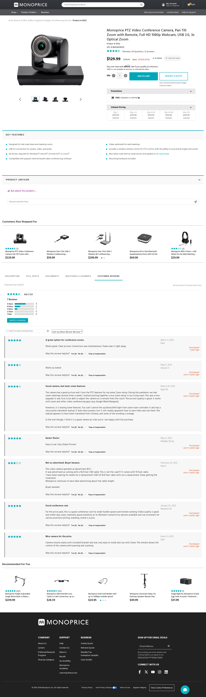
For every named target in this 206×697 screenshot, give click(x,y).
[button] (170, 5)
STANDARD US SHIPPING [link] (126, 97)
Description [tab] (12, 276)
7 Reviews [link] (126, 51)
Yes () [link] (74, 353)
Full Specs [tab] (32, 276)
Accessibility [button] (65, 661)
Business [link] (45, 12)
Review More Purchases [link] (183, 285)
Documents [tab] (52, 276)
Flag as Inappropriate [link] (97, 353)
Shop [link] (13, 12)
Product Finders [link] (28, 12)
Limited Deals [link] (173, 12)
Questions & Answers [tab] (78, 276)
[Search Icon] (141, 4)
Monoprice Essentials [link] (154, 12)
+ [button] (125, 75)
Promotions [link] (116, 91)
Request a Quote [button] (173, 76)
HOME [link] (10, 20)
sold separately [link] (161, 154)
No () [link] (80, 353)
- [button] (113, 75)
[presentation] (12, 276)
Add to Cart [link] (144, 76)
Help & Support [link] (189, 12)
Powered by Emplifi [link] (14, 285)
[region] (103, 197)
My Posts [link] (197, 285)
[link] (30, 4)
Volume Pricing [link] (118, 107)
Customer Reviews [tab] (109, 276)
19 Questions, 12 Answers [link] (143, 51)
